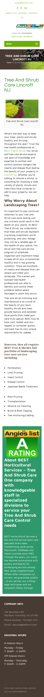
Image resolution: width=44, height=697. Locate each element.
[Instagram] (21, 8)
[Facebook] (17, 8)
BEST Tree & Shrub (14, 150)
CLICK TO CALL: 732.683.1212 (22, 37)
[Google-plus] (25, 8)
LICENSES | (23, 13)
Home (9, 62)
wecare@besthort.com (23, 3)
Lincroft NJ (10, 174)
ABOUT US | (11, 13)
